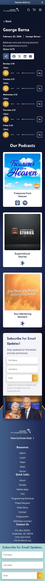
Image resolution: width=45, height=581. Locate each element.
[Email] (30, 56)
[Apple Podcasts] (17, 202)
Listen (23, 457)
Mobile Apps (22, 489)
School (22, 471)
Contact (22, 512)
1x (40, 74)
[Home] (11, 10)
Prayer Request (22, 503)
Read (22, 462)
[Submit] (35, 378)
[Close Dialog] (42, 546)
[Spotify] (25, 202)
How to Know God (21, 438)
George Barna (33, 36)
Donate (22, 484)
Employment (22, 516)
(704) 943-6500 (22, 537)
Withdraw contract (23, 521)
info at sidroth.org (22, 540)
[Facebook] (14, 56)
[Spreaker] (22, 263)
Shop (22, 466)
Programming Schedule (22, 498)
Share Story (22, 507)
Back (9, 21)
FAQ (22, 493)
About (23, 480)
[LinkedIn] (25, 56)
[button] (42, 2)
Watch (22, 453)
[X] (19, 56)
